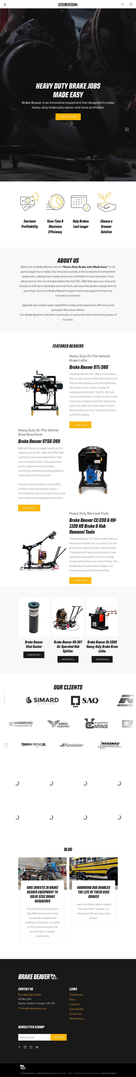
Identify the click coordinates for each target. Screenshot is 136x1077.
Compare (74, 1004)
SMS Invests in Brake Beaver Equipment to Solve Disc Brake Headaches (42, 894)
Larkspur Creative (108, 1073)
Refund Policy (76, 1018)
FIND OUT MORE (68, 117)
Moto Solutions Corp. (47, 1073)
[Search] (123, 4)
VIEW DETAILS (33, 655)
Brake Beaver (28, 1073)
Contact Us (75, 1013)
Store (72, 999)
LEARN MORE (80, 425)
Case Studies (76, 1009)
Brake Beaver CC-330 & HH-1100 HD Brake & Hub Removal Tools (93, 526)
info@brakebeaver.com (34, 1008)
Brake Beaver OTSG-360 (39, 441)
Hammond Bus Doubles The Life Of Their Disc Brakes (93, 892)
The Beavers (76, 994)
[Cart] (130, 4)
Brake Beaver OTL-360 (88, 367)
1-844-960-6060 (31, 994)
